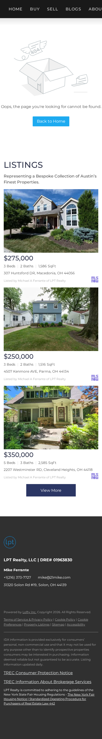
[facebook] (7, 596)
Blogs (73, 9)
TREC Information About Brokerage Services (47, 681)
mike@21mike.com (54, 577)
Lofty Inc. (29, 612)
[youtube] (47, 596)
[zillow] (27, 596)
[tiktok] (57, 596)
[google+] (67, 596)
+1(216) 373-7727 (17, 577)
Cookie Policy (65, 619)
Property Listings (37, 624)
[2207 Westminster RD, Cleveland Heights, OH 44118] (51, 417)
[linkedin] (17, 596)
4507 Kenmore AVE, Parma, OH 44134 (36, 371)
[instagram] (37, 596)
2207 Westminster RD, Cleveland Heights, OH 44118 (48, 469)
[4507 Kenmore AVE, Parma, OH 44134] (51, 319)
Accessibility (76, 624)
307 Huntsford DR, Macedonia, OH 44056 (39, 273)
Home (16, 9)
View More (51, 490)
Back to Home (51, 121)
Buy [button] (34, 9)
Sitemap (58, 624)
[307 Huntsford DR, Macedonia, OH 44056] (51, 221)
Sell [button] (52, 9)
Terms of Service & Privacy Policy (28, 619)
